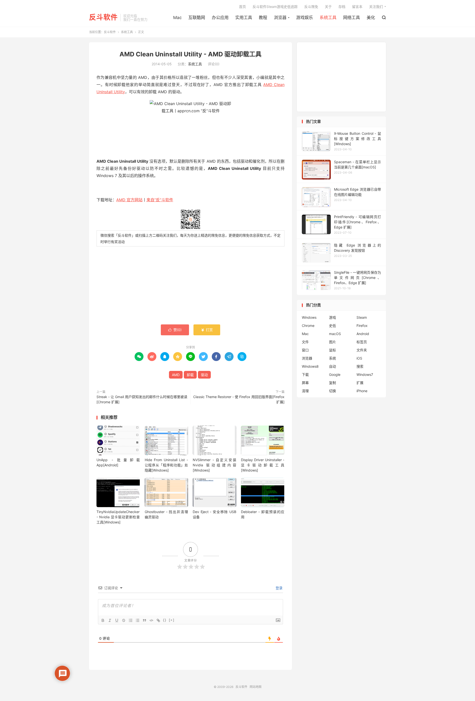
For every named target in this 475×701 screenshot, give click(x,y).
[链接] (158, 620)
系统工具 (328, 17)
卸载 (190, 375)
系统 (332, 358)
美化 (371, 17)
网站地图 (255, 687)
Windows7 (364, 374)
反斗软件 (103, 18)
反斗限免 (311, 6)
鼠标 (332, 350)
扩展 (359, 383)
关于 (328, 6)
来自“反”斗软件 (159, 199)
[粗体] (102, 620)
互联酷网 (196, 17)
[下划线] (116, 620)
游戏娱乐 (304, 17)
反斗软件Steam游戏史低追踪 (275, 6)
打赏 (207, 330)
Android (362, 334)
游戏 (332, 317)
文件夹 (361, 350)
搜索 (359, 366)
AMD (176, 375)
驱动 (204, 375)
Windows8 (310, 366)
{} (164, 620)
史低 (332, 325)
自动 (332, 366)
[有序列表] (130, 620)
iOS (359, 358)
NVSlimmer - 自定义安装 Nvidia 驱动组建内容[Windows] (214, 465)
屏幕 (305, 383)
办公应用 (220, 17)
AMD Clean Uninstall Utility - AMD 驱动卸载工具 (190, 54)
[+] (171, 620)
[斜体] (109, 620)
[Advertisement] (190, 286)
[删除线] (123, 620)
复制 (332, 383)
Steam (361, 317)
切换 (332, 391)
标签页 (361, 342)
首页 (242, 6)
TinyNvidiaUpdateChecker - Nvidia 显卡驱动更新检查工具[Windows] (118, 517)
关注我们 (376, 6)
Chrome (308, 325)
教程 (263, 17)
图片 (332, 342)
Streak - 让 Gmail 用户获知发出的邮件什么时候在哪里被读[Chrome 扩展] (141, 399)
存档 (341, 6)
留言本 (357, 6)
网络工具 (351, 17)
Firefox (362, 325)
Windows (309, 317)
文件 (305, 342)
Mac (177, 17)
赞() (175, 330)
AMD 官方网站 (129, 199)
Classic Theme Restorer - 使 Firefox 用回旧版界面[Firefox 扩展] (239, 399)
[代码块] (151, 620)
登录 (279, 588)
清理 (305, 391)
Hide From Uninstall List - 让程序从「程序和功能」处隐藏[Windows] (166, 465)
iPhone (361, 391)
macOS (335, 334)
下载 (305, 374)
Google (334, 374)
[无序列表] (137, 620)
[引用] (144, 620)
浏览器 (280, 17)
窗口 (305, 350)
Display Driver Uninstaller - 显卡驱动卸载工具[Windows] (262, 465)
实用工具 (243, 17)
